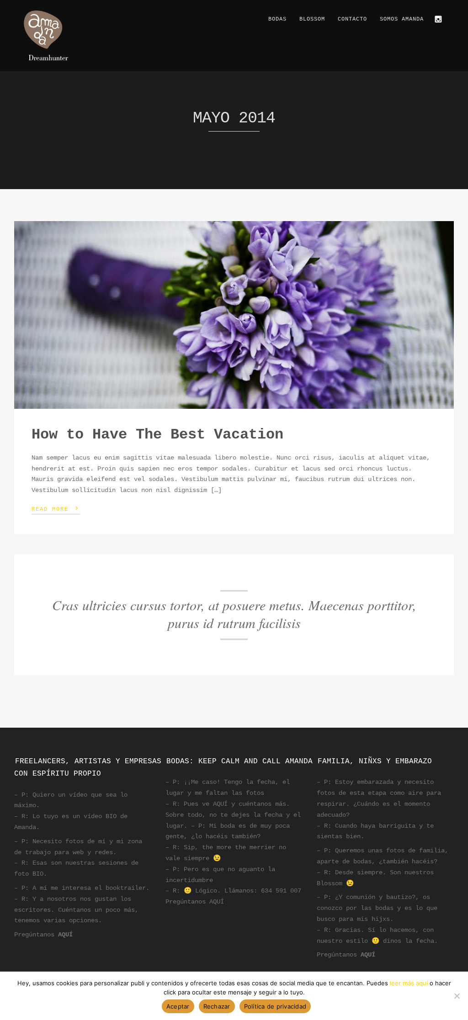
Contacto (352, 19)
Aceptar (178, 1006)
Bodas (277, 19)
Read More (56, 508)
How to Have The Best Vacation (157, 434)
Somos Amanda (402, 19)
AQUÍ (65, 934)
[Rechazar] (456, 995)
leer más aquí (409, 983)
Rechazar (216, 1006)
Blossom (312, 19)
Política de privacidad (275, 1006)
